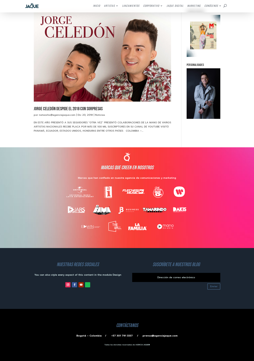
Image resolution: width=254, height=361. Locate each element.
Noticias (100, 115)
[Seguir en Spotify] (87, 284)
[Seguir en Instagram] (67, 284)
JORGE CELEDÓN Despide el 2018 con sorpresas (68, 109)
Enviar (214, 286)
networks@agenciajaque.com (57, 115)
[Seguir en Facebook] (74, 284)
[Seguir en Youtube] (81, 284)
